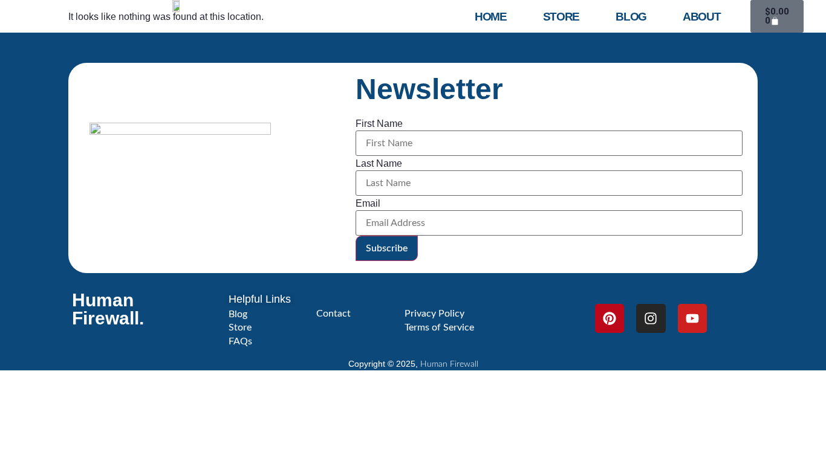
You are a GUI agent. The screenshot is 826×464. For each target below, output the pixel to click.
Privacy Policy (434, 313)
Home (491, 16)
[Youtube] (692, 318)
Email (368, 203)
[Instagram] (650, 318)
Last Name (379, 164)
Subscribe (387, 248)
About (702, 16)
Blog (631, 16)
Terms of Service (439, 327)
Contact (333, 313)
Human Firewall (449, 364)
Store (561, 16)
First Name (379, 124)
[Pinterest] (609, 318)
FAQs (240, 341)
